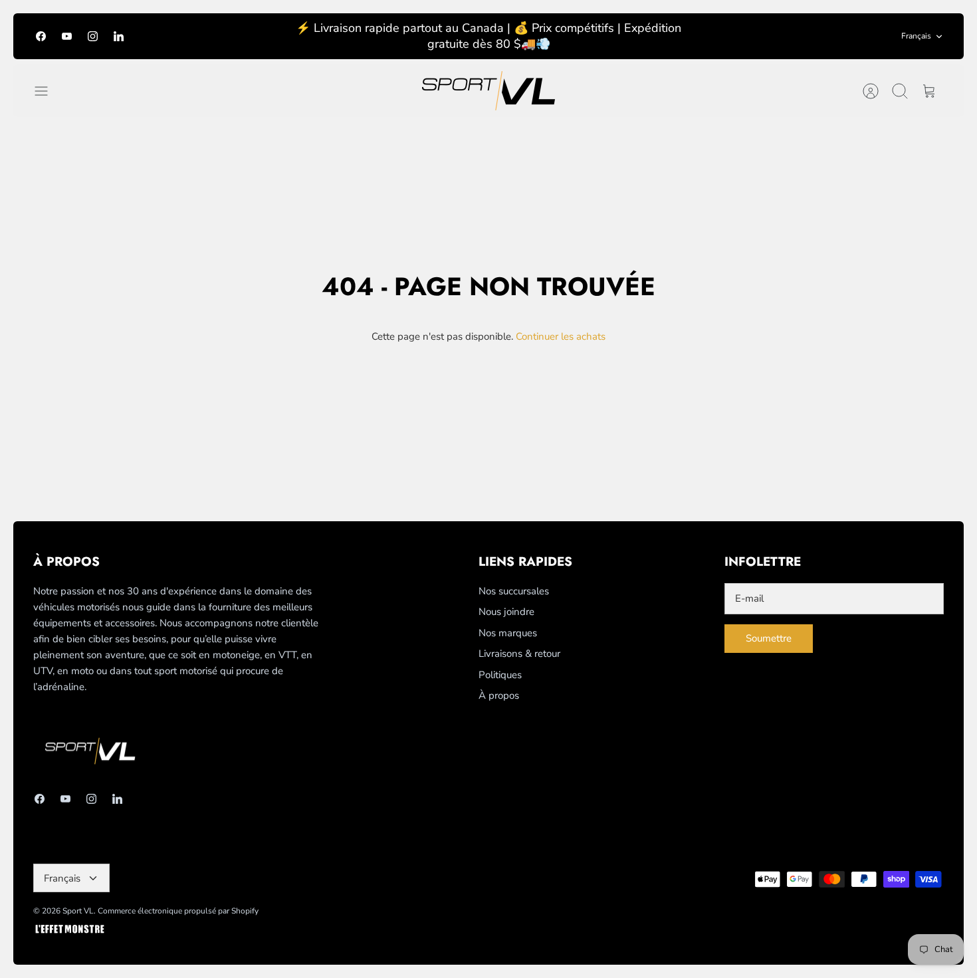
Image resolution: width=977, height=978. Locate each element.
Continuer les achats (560, 336)
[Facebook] (41, 36)
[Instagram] (93, 36)
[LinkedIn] (119, 36)
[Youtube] (67, 36)
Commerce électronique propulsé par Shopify (178, 911)
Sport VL (78, 911)
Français (916, 36)
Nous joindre (506, 611)
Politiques (500, 674)
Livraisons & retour (519, 653)
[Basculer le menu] (47, 91)
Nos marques (508, 633)
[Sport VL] (488, 90)
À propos (499, 695)
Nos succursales (514, 591)
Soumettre (769, 638)
